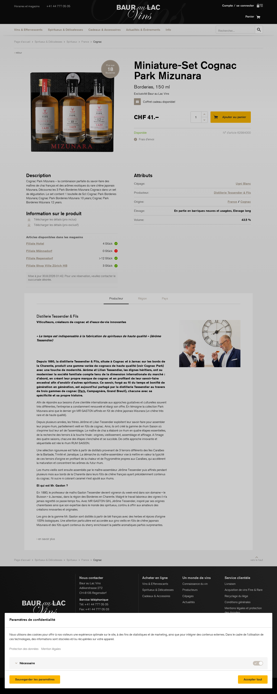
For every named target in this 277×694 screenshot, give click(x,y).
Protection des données (23, 648)
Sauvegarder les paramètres (34, 679)
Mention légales (51, 648)
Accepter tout (253, 679)
